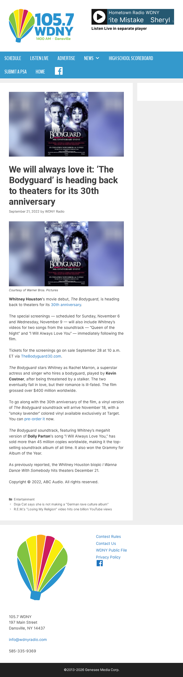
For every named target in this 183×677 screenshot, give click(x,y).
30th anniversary (66, 304)
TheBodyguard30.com (41, 356)
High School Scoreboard (131, 58)
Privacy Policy (108, 557)
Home (40, 71)
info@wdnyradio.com (28, 639)
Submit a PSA (15, 71)
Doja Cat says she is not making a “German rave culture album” (61, 504)
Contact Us (106, 543)
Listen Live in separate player (119, 28)
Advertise (66, 58)
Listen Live (39, 58)
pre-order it (34, 419)
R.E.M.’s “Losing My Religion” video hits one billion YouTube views (63, 509)
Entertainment (24, 499)
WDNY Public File (111, 550)
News (89, 58)
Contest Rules (108, 536)
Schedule (12, 58)
